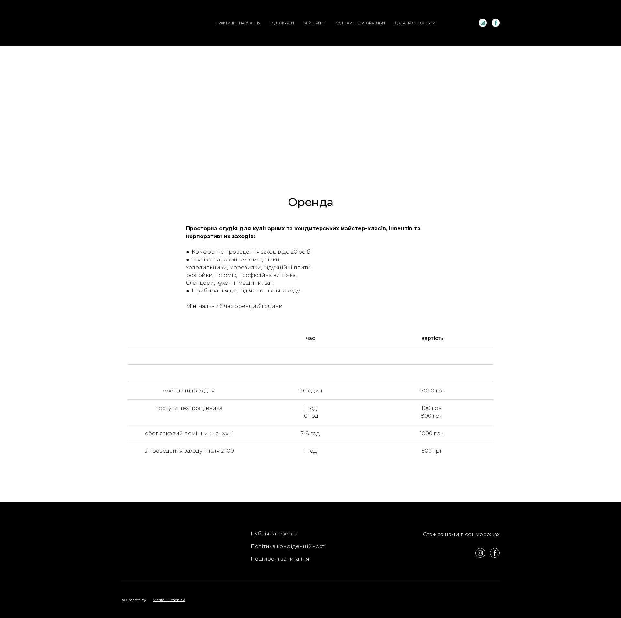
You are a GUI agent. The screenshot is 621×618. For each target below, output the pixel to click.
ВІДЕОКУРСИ (282, 23)
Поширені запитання (280, 559)
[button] (483, 23)
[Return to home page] (148, 23)
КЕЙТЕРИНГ (315, 23)
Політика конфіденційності (288, 546)
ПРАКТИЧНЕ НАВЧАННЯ (238, 23)
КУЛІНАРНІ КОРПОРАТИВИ (360, 23)
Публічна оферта (274, 534)
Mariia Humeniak (169, 599)
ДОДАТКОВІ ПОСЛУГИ (415, 23)
